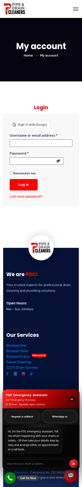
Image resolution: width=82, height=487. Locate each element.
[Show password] (58, 161)
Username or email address (34, 136)
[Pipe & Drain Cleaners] (14, 9)
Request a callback (22, 416)
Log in (24, 185)
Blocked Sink (16, 346)
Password (19, 153)
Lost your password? (26, 196)
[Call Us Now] (10, 478)
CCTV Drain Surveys (22, 368)
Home (28, 55)
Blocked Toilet (17, 351)
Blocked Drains (26, 357)
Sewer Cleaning (18, 362)
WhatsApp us (59, 416)
